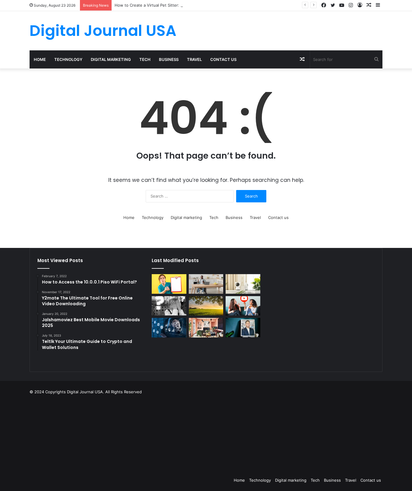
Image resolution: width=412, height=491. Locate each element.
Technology (68, 59)
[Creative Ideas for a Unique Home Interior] (206, 327)
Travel (194, 59)
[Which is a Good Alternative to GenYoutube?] (243, 306)
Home (40, 59)
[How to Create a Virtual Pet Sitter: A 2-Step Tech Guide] (243, 284)
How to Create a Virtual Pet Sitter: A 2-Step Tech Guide (167, 5)
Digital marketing (111, 59)
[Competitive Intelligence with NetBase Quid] (169, 327)
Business (169, 59)
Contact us (223, 59)
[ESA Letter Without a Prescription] (169, 284)
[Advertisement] (236, 434)
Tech (145, 59)
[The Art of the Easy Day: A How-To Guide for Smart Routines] (206, 284)
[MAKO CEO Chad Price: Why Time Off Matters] (243, 327)
